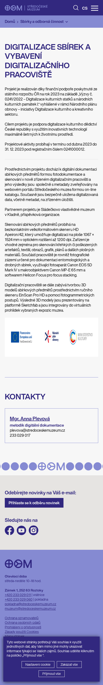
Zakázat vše (69, 664)
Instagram (33, 530)
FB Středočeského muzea (9, 530)
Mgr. (30, 418)
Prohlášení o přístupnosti (23, 627)
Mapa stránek (14, 636)
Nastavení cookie (38, 664)
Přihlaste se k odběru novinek (34, 503)
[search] (76, 7)
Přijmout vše (51, 673)
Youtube (21, 530)
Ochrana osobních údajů (22, 622)
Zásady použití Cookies (22, 631)
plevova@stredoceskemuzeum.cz (37, 430)
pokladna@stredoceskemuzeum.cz (30, 603)
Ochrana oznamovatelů (22, 617)
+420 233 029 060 (19, 599)
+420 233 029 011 (18, 594)
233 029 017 (20, 435)
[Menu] (94, 8)
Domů (10, 21)
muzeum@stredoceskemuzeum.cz (30, 608)
